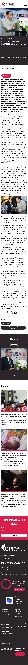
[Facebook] (15, 312)
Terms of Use (4, 567)
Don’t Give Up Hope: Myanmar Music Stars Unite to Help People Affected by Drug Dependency (13, 496)
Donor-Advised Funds (21, 620)
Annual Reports (5, 643)
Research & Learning (7, 634)
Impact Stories (5, 637)
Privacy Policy (4, 569)
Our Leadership (5, 624)
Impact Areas (5, 618)
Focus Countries (5, 615)
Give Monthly (18, 617)
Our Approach (5, 611)
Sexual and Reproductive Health (13, 327)
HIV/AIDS (6, 323)
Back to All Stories (9, 68)
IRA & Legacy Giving (20, 623)
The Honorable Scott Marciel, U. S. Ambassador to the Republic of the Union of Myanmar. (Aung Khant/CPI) (13, 374)
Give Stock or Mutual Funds (20, 627)
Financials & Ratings (6, 627)
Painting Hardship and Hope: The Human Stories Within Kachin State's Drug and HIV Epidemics (13, 455)
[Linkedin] (11, 312)
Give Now (17, 613)
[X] (7, 312)
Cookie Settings (5, 572)
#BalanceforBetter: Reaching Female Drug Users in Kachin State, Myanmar (14, 415)
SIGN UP (19, 654)
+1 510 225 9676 (5, 559)
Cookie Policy (4, 571)
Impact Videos (5, 640)
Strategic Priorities (6, 621)
